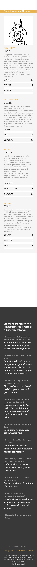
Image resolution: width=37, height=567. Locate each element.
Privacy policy (9, 551)
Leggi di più (20, 564)
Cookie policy (20, 551)
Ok (14, 564)
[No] (35, 560)
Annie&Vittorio (12, 11)
